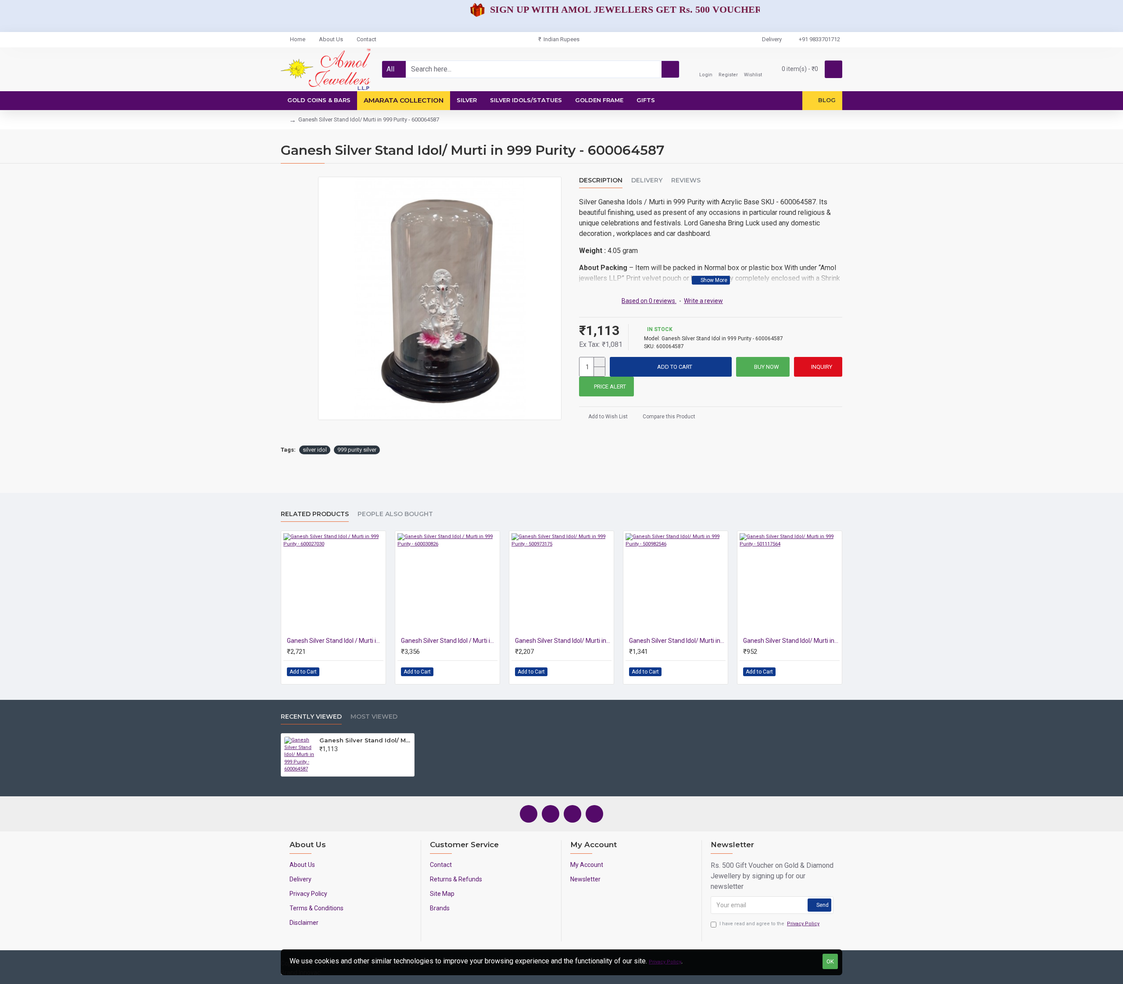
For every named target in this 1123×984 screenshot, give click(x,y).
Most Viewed (373, 716)
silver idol (315, 449)
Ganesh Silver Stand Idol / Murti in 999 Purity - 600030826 (449, 640)
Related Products (315, 514)
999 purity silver (356, 449)
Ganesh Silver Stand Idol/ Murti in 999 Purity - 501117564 (791, 640)
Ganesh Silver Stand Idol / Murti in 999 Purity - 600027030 (335, 640)
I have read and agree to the (769, 924)
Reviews (686, 180)
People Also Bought (395, 514)
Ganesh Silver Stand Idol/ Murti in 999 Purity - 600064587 (365, 740)
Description (600, 180)
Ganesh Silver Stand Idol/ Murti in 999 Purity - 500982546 (677, 640)
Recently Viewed (311, 716)
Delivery (646, 180)
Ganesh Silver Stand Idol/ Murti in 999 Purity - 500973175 (563, 640)
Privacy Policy (665, 962)
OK (830, 961)
